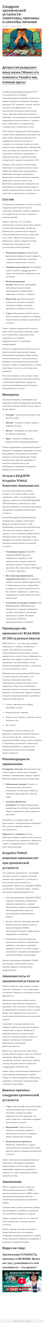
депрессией (9, 1066)
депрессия (26, 270)
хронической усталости (21, 91)
